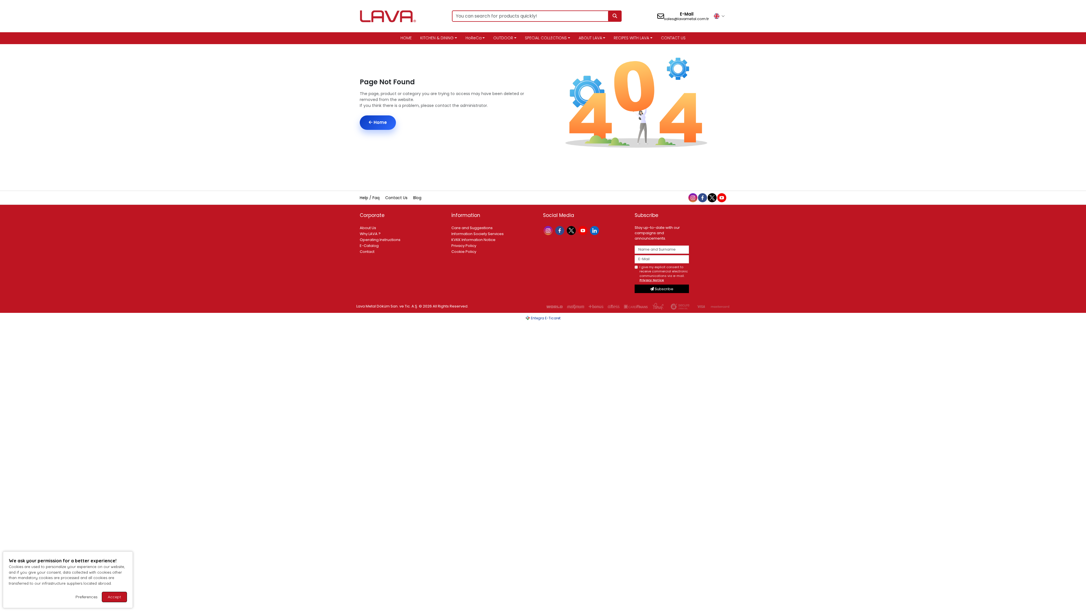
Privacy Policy (463, 245)
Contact (367, 251)
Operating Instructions (380, 239)
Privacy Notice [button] (651, 280)
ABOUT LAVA (590, 38)
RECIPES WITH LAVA (631, 38)
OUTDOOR (503, 38)
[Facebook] (560, 230)
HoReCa (474, 38)
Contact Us (397, 198)
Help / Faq (370, 198)
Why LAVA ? (370, 233)
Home (379, 122)
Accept (114, 596)
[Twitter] (572, 230)
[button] (719, 16)
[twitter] (712, 197)
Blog (417, 198)
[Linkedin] (595, 230)
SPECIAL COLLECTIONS (546, 38)
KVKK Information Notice (473, 239)
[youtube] (721, 197)
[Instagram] (549, 230)
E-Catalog (369, 245)
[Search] (615, 16)
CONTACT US (673, 38)
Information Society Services (477, 233)
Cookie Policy (463, 251)
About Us (368, 228)
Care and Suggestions (472, 228)
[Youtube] (583, 230)
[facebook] (702, 197)
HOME (406, 38)
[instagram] (692, 197)
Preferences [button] (87, 596)
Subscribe (663, 289)
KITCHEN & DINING (437, 38)
